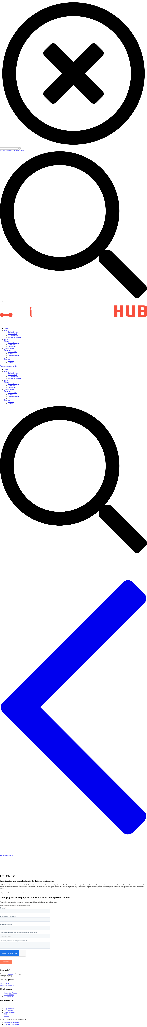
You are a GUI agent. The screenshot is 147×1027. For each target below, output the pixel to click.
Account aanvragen (6, 150)
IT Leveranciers (13, 335)
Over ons (7, 359)
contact (10, 974)
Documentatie (12, 352)
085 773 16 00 (4, 983)
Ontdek (6, 328)
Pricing (6, 341)
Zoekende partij (13, 332)
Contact (10, 362)
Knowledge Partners (14, 337)
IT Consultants (12, 334)
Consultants (11, 344)
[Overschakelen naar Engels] (5, 303)
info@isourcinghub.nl (7, 985)
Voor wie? (7, 330)
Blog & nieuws (9, 348)
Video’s (10, 353)
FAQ (9, 357)
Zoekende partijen (13, 343)
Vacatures (11, 361)
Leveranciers (12, 346)
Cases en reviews (13, 355)
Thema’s (6, 339)
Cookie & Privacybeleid (11, 1024)
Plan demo (16, 150)
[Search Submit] (19, 148)
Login (22, 150)
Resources (7, 350)
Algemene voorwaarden (11, 1023)
